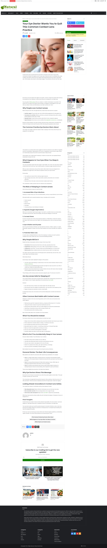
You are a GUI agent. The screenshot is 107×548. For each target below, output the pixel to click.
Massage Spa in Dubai (72, 247)
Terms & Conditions (57, 541)
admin (31, 433)
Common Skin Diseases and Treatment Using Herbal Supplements (79, 51)
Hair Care (69, 212)
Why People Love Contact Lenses (42, 421)
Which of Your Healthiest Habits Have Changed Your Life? (80, 132)
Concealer (70, 181)
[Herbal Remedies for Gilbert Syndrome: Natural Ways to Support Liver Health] (80, 114)
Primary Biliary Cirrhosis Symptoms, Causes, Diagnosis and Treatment (79, 57)
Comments (82, 40)
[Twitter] (26, 36)
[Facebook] (24, 36)
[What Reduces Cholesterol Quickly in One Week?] (56, 492)
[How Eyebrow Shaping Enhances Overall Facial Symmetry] (80, 100)
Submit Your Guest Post (58, 13)
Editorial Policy (57, 539)
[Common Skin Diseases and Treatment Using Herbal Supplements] (70, 51)
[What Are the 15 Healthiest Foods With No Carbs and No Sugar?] (71, 114)
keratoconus (53, 120)
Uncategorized (70, 278)
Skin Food (69, 269)
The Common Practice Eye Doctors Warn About (42, 417)
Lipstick (69, 240)
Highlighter (70, 226)
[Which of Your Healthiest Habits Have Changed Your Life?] (80, 127)
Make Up (69, 243)
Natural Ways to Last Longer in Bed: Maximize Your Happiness (79, 63)
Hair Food (69, 214)
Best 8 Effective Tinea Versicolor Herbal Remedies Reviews (78, 45)
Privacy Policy (56, 536)
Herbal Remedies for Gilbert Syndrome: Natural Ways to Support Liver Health (80, 120)
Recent (75, 40)
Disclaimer (56, 534)
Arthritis (69, 164)
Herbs (21, 13)
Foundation (70, 204)
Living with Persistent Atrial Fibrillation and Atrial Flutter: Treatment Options (42, 498)
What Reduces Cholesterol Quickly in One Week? (55, 497)
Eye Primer (70, 192)
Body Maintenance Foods (72, 173)
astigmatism (48, 120)
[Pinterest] (29, 36)
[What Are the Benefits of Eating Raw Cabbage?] (71, 140)
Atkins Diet (70, 166)
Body (69, 171)
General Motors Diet (71, 207)
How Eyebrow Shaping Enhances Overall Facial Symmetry (26, 0)
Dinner (69, 188)
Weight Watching (71, 288)
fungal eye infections (29, 264)
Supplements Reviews (72, 273)
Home (24, 18)
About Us (56, 532)
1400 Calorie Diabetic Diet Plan (73, 157)
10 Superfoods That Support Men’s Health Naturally (28, 497)
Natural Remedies (71, 252)
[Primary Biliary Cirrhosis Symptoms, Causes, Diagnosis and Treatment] (70, 58)
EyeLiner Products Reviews (73, 193)
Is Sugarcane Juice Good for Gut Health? (80, 144)
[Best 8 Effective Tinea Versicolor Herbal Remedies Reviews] (70, 46)
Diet (40, 13)
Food (17, 13)
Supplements (70, 271)
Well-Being (35, 13)
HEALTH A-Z (4, 13)
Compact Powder (71, 180)
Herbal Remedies (71, 223)
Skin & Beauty (11, 13)
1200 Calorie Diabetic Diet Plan (73, 156)
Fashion (44, 13)
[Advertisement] (71, 5)
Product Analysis (71, 259)
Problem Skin (70, 257)
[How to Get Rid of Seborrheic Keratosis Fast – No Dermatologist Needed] (70, 69)
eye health (51, 280)
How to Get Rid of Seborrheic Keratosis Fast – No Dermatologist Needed (79, 69)
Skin (68, 266)
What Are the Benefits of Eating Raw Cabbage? (70, 144)
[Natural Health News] (9, 6)
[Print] (38, 427)
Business (69, 176)
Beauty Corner (70, 169)
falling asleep (32, 102)
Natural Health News (37, 511)
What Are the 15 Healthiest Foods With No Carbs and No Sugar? (71, 119)
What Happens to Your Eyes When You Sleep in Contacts (42, 419)
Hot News (49, 13)
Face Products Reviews (72, 199)
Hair (68, 211)
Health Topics (28, 18)
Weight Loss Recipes (71, 286)
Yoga (31, 13)
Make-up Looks (70, 245)
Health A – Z (70, 216)
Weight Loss (70, 285)
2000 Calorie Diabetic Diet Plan (73, 159)
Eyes (69, 195)
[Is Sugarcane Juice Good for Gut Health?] (80, 140)
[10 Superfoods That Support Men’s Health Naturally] (29, 492)
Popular (68, 40)
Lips (68, 238)
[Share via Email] (35, 427)
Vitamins (26, 13)
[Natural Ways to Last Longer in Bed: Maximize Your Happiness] (70, 63)
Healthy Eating (70, 221)
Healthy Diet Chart (71, 219)
